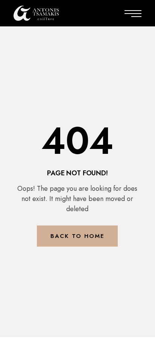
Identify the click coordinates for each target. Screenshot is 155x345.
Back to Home (77, 236)
